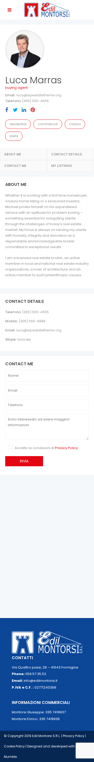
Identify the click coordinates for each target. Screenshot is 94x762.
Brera (14, 136)
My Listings (61, 165)
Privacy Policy (66, 447)
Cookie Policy (15, 746)
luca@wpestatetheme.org (38, 95)
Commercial (48, 124)
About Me (12, 154)
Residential (18, 124)
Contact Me (15, 165)
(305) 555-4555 (35, 100)
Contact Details (66, 154)
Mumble (10, 756)
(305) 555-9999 (32, 321)
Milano (75, 124)
